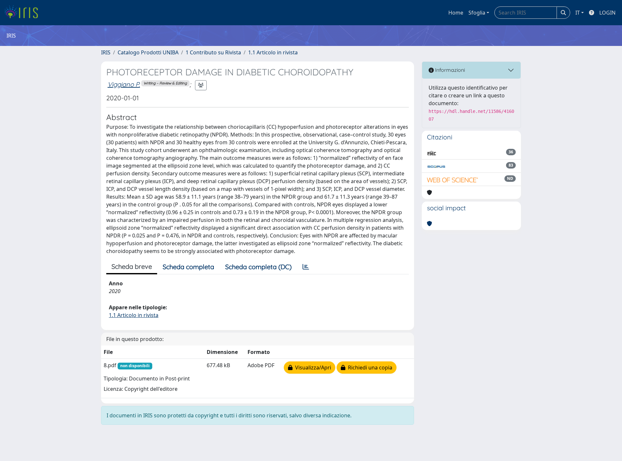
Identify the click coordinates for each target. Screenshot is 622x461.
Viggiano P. (124, 84)
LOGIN (607, 12)
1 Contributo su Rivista (213, 52)
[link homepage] (23, 12)
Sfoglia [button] (476, 12)
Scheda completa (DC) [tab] (258, 267)
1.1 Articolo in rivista (273, 52)
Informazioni (449, 70)
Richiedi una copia (368, 367)
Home (455, 12)
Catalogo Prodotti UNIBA (148, 52)
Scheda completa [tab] (188, 267)
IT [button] (577, 12)
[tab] (306, 267)
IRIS (105, 52)
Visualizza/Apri (312, 367)
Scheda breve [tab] (131, 266)
